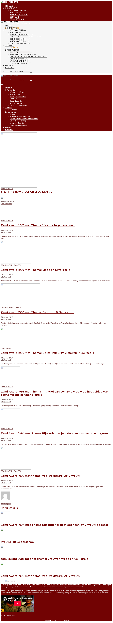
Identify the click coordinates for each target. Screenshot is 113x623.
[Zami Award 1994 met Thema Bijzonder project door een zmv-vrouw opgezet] (10, 426)
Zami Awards (12, 48)
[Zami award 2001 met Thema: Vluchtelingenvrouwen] (8, 218)
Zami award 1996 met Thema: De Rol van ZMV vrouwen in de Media (47, 353)
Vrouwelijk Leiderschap (23, 54)
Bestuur (14, 17)
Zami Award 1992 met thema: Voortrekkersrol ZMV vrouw (40, 475)
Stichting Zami (63, 620)
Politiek (14, 52)
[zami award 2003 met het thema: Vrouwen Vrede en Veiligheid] (8, 554)
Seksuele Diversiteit (20, 63)
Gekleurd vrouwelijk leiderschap (28, 37)
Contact (9, 68)
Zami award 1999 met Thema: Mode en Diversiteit (35, 269)
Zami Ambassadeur (20, 24)
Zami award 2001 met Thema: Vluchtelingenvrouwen (38, 225)
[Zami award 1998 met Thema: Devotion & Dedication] (20, 305)
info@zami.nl (6, 232)
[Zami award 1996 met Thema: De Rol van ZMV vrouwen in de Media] (10, 346)
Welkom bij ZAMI (18, 10)
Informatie (11, 8)
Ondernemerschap (20, 59)
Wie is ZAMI (15, 13)
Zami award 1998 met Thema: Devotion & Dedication (37, 312)
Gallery (9, 65)
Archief (9, 46)
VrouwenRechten (19, 61)
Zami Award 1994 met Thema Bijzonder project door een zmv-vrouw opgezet (54, 433)
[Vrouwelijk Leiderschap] (8, 537)
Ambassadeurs (17, 41)
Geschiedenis (17, 19)
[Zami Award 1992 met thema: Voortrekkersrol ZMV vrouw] (16, 469)
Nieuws (9, 6)
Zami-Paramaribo (19, 15)
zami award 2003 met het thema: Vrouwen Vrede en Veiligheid (45, 558)
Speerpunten (12, 50)
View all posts (6, 504)
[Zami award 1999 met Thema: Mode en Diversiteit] (16, 263)
